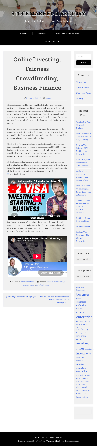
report (87, 381)
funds (78, 333)
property (85, 378)
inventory (81, 335)
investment (85, 348)
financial (87, 321)
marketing (81, 368)
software (78, 390)
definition (81, 305)
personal (87, 375)
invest (78, 339)
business (50, 282)
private (78, 378)
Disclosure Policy (83, 93)
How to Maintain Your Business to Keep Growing (83, 136)
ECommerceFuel (83, 226)
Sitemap (79, 98)
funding (82, 328)
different (79, 309)
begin (82, 287)
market (80, 364)
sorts (84, 390)
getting (83, 333)
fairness (26, 285)
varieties (85, 397)
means (78, 371)
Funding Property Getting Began (22, 296)
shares (78, 387)
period (79, 374)
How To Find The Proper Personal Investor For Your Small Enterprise (54, 299)
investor (80, 357)
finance (32, 285)
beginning (80, 290)
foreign (79, 324)
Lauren (48, 98)
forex (85, 324)
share (83, 384)
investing (40, 285)
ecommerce (82, 312)
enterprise (84, 317)
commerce (81, 301)
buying (78, 299)
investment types (27, 282)
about (78, 287)
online (47, 285)
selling (78, 384)
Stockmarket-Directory (48, 13)
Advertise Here (82, 87)
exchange (80, 321)
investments (84, 353)
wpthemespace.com (70, 441)
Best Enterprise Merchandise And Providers (83, 162)
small (84, 387)
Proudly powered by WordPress (31, 441)
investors (79, 360)
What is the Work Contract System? (83, 125)
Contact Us (81, 82)
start (89, 390)
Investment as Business (67, 33)
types (78, 397)
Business (24, 33)
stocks (85, 394)
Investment (41, 33)
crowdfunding (59, 282)
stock (79, 393)
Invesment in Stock (50, 41)
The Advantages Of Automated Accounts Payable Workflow (83, 206)
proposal (80, 381)
